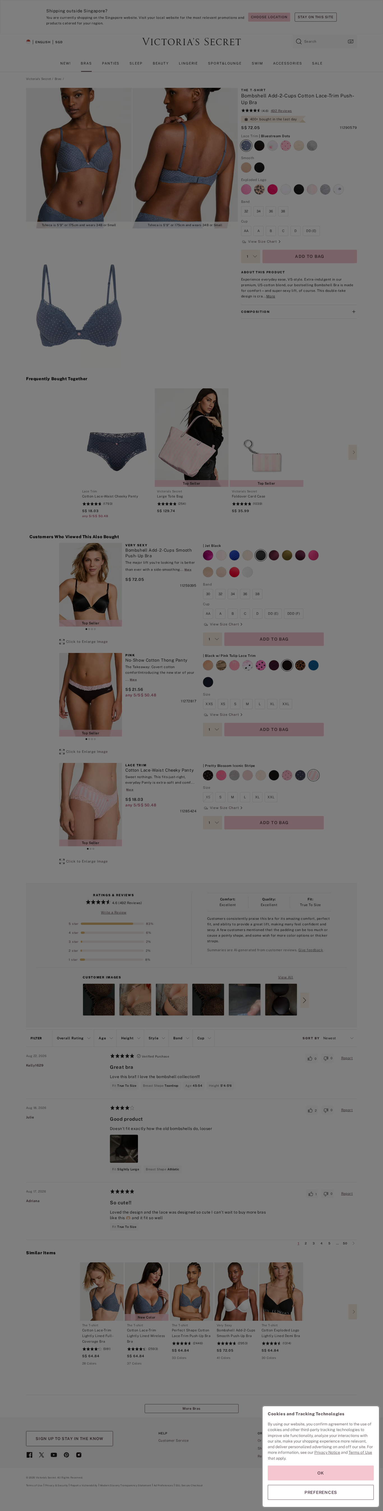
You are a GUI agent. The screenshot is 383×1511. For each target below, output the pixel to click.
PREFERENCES (320, 1492)
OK (320, 1473)
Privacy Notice (327, 1452)
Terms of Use (360, 1452)
